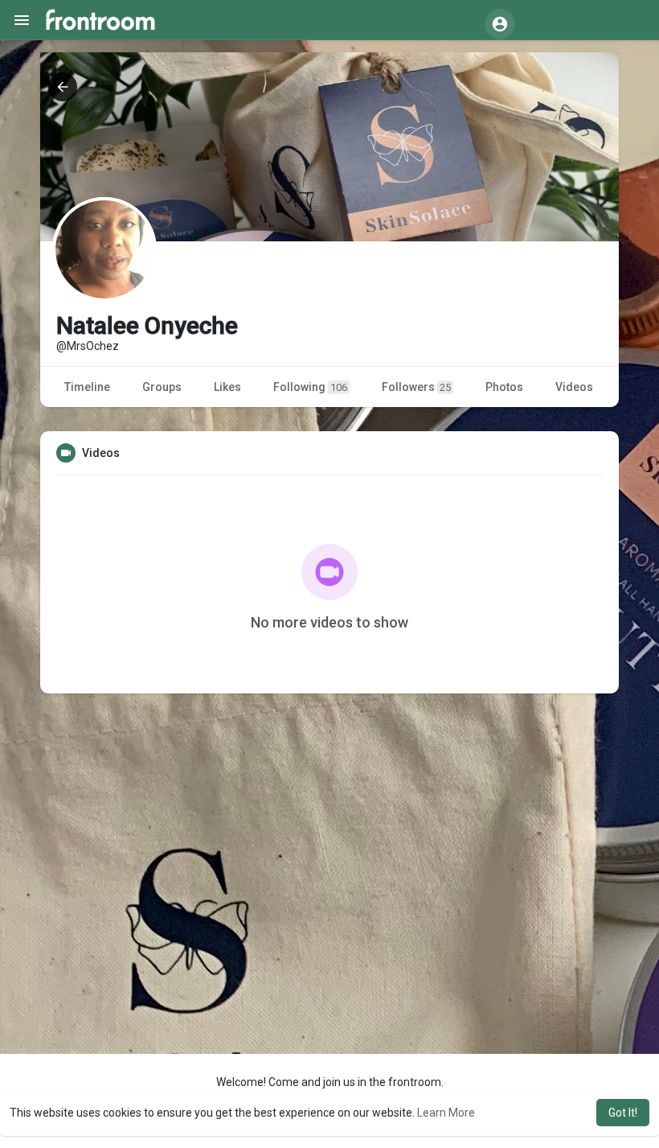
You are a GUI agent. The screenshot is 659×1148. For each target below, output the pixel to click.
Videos (574, 387)
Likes (227, 387)
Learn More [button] (446, 1112)
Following (310, 387)
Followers (416, 387)
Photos (504, 387)
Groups (162, 387)
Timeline (87, 387)
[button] (500, 24)
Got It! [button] (622, 1112)
